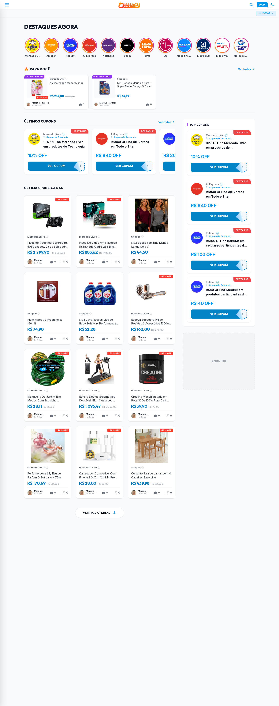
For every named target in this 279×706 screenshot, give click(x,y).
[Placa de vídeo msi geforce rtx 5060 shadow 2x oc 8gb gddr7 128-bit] (47, 232)
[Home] (129, 5)
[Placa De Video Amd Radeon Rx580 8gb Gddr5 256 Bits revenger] (99, 232)
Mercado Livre (52, 134)
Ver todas (244, 69)
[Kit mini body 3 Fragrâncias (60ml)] (47, 308)
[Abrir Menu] (7, 5)
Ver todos (164, 122)
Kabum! (210, 233)
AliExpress (117, 134)
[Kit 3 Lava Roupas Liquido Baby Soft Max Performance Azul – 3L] (99, 308)
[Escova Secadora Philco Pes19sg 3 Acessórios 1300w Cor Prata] (151, 308)
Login (262, 5)
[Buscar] (251, 5)
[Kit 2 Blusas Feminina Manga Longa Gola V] (151, 232)
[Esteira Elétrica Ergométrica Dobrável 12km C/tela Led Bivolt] (99, 385)
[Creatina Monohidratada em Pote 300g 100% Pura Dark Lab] (151, 385)
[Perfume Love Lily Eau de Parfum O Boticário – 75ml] (47, 462)
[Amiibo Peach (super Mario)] (56, 92)
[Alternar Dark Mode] (272, 5)
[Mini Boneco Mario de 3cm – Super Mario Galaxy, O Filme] (124, 92)
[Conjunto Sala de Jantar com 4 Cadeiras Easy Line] (151, 462)
